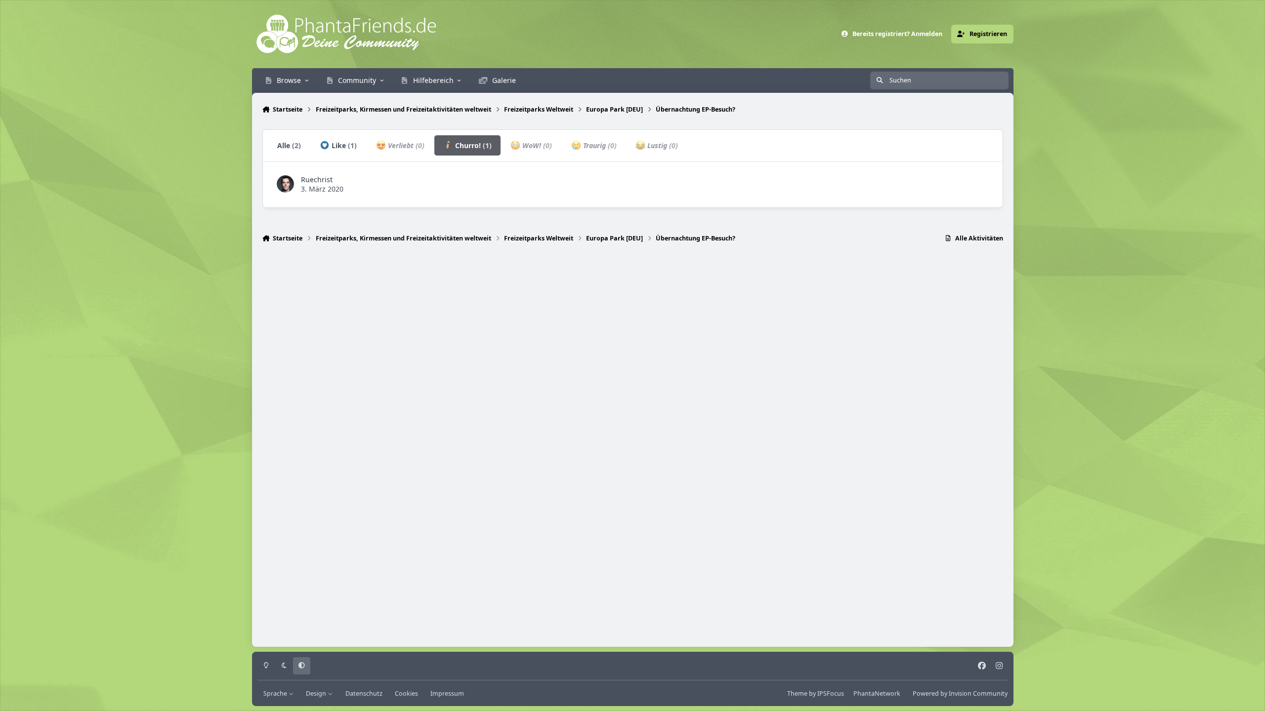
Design (317, 693)
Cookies (406, 693)
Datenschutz (363, 693)
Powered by (960, 693)
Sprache (276, 693)
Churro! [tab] (472, 145)
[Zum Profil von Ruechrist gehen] (285, 184)
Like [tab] (343, 145)
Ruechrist (317, 179)
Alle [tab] (289, 145)
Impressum (447, 693)
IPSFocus (830, 693)
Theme (797, 693)
